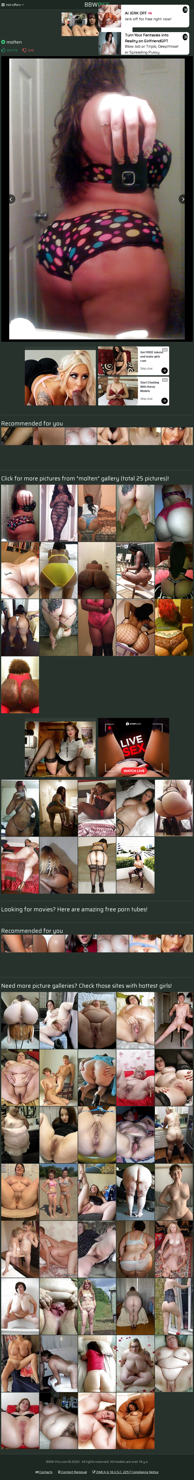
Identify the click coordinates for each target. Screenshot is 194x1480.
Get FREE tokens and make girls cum (152, 357)
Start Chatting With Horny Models (150, 387)
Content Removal (74, 1472)
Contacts (46, 1472)
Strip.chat (146, 368)
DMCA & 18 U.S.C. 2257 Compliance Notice (127, 1472)
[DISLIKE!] (24, 50)
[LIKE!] (3, 50)
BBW (97, 4)
